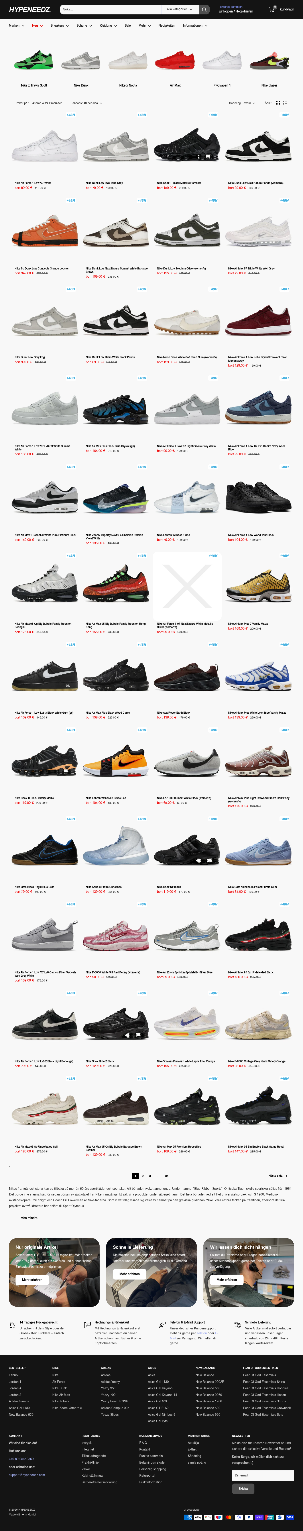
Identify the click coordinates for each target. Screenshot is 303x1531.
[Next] (289, 59)
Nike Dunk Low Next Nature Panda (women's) (255, 183)
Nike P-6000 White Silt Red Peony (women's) (113, 972)
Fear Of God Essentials (259, 1375)
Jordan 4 (15, 1388)
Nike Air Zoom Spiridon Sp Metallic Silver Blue (184, 972)
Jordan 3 (15, 1395)
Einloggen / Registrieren (236, 11)
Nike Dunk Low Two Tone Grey (104, 183)
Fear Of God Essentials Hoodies (265, 1388)
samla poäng (197, 1462)
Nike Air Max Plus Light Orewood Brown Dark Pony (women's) (258, 800)
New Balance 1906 (209, 1401)
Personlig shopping (152, 1469)
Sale (128, 25)
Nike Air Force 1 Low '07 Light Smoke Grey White (186, 446)
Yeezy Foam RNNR (114, 1401)
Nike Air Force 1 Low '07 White (33, 183)
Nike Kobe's (60, 1401)
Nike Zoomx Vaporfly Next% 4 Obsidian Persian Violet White (114, 537)
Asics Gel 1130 (19, 1408)
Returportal (147, 1475)
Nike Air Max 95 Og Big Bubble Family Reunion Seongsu (43, 626)
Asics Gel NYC (158, 1401)
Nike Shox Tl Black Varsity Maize (34, 798)
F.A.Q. (143, 1443)
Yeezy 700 (108, 1395)
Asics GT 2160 (158, 1408)
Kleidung (106, 25)
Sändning (194, 1456)
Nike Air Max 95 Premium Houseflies (179, 1147)
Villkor (86, 1469)
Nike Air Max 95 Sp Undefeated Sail (36, 1147)
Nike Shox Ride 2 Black (100, 1061)
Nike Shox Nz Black (169, 887)
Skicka (243, 1488)
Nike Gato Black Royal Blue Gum (34, 887)
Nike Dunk (59, 1388)
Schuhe (82, 25)
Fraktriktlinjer (91, 1462)
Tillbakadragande (94, 1456)
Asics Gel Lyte (158, 1421)
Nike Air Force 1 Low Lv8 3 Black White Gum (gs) (44, 713)
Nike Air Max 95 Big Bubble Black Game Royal (256, 1147)
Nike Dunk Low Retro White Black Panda (110, 357)
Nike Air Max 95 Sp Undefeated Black (250, 972)
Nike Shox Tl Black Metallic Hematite (179, 183)
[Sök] (204, 9)
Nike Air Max (61, 1395)
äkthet (192, 1449)
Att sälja (193, 1443)
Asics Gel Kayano (160, 1388)
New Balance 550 (208, 1388)
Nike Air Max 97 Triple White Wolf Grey (251, 268)
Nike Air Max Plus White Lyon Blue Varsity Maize (257, 713)
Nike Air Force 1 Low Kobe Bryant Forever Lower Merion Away (257, 359)
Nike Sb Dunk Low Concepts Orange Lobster (42, 268)
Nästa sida (275, 1175)
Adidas (105, 1375)
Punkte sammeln (151, 1456)
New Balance (205, 1375)
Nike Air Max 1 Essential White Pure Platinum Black (45, 535)
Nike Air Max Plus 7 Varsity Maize (248, 624)
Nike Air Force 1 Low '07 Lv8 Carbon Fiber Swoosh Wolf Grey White (45, 974)
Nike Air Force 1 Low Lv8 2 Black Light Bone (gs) (44, 1061)
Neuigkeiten (167, 25)
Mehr (142, 25)
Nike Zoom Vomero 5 (67, 1408)
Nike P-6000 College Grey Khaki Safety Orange (256, 1061)
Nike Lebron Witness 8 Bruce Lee (106, 798)
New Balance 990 (208, 1414)
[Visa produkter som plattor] (278, 103)
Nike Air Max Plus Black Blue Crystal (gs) (110, 446)
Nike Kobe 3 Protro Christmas (104, 887)
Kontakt (144, 1449)
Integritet (88, 1449)
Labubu (14, 1375)
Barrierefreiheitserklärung (99, 1482)
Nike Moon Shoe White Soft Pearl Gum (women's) (187, 357)
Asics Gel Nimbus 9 (161, 1414)
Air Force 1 (60, 1382)
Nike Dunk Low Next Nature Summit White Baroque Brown (117, 270)
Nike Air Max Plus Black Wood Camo (108, 713)
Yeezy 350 (108, 1388)
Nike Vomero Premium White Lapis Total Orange (186, 1061)
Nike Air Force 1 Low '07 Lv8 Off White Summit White (42, 448)
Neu (35, 25)
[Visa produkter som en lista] (285, 103)
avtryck (87, 1443)
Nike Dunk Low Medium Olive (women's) (181, 268)
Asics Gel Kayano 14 (162, 1395)
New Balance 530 (21, 1414)
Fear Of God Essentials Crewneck (267, 1408)
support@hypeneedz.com (27, 1475)
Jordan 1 (15, 1382)
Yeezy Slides (110, 1414)
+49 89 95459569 (21, 1459)
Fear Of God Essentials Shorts (264, 1401)
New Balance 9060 (209, 1395)
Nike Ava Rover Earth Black (173, 713)
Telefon (202, 1333)
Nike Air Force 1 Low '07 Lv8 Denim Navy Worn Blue (256, 448)
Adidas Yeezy (110, 1382)
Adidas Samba (19, 1401)
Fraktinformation (150, 1482)
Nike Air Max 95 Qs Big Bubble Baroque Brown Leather (114, 1149)
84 (166, 1176)
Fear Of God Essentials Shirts (264, 1382)
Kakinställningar (93, 1475)
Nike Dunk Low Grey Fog (30, 357)
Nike (55, 1375)
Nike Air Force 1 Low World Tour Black (251, 535)
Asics (151, 1375)
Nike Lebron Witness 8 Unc (173, 535)
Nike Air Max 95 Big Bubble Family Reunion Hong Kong (116, 626)
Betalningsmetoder (152, 1462)
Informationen (193, 25)
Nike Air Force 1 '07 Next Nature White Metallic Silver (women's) (185, 626)
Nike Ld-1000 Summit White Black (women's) (184, 798)
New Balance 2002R (210, 1382)
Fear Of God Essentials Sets (263, 1414)
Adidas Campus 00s (115, 1408)
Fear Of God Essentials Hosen (264, 1395)
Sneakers (57, 25)
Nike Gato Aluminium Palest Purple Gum (252, 887)
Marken (14, 25)
